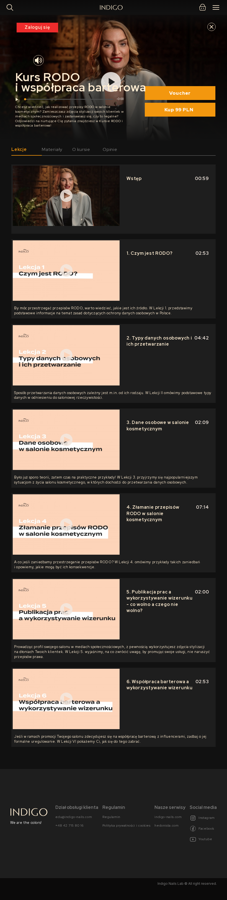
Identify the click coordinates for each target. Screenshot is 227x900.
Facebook (206, 828)
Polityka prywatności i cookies (126, 825)
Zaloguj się (37, 27)
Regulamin (111, 816)
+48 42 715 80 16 (69, 825)
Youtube (205, 839)
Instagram (206, 818)
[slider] (69, 99)
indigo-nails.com (168, 816)
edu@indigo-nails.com (73, 816)
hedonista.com (166, 825)
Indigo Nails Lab (171, 883)
